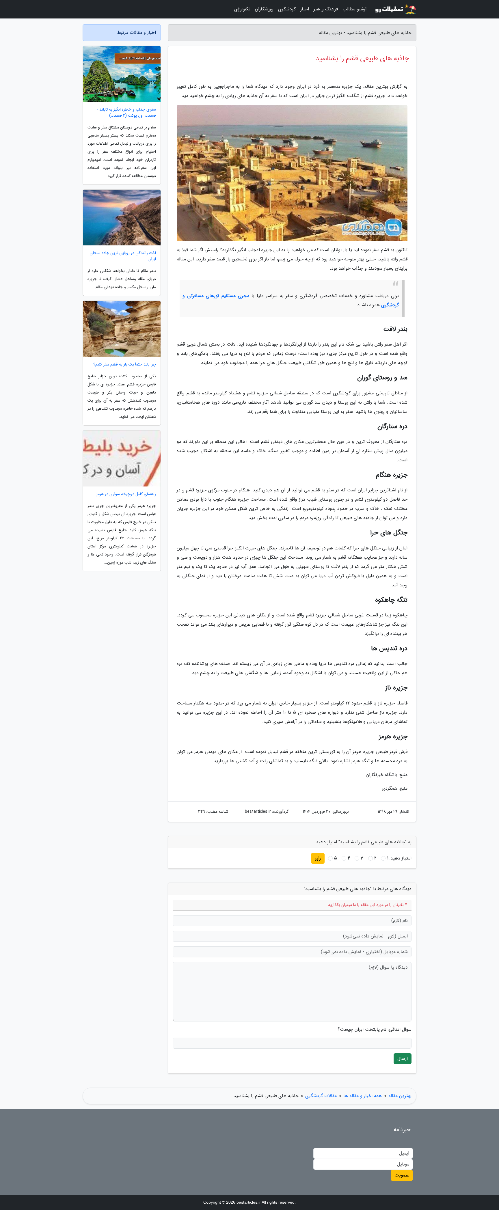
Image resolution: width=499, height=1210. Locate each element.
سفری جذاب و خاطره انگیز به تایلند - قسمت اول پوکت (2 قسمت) (126, 113)
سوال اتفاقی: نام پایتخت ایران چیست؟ (375, 1029)
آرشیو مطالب (354, 9)
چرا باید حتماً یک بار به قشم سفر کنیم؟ (124, 364)
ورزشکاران (264, 9)
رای (318, 858)
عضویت (401, 1175)
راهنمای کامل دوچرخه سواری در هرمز (126, 494)
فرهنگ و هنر (326, 9)
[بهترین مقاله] (395, 9)
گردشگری (287, 9)
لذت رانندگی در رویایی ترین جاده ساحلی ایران (123, 256)
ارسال (402, 1058)
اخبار (304, 9)
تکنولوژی (242, 9)
